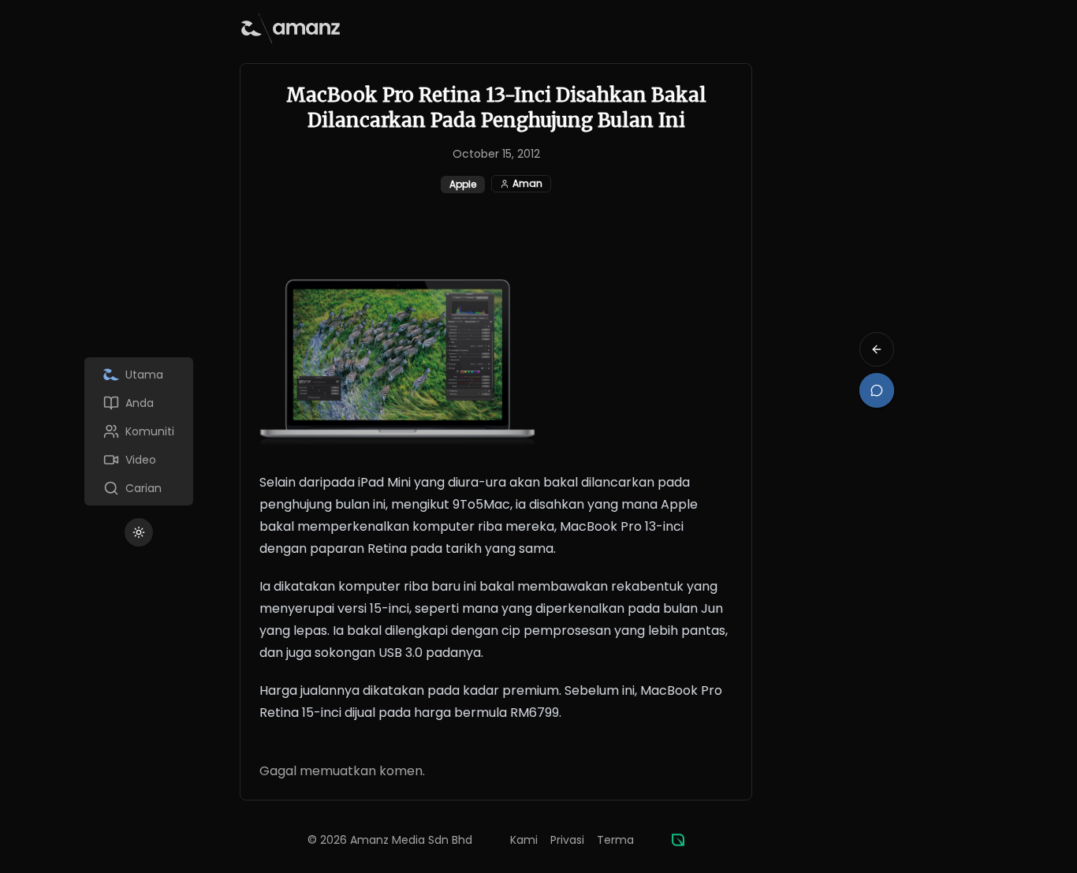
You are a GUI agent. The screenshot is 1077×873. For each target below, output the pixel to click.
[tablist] (138, 431)
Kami (524, 840)
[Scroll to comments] (876, 390)
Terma (615, 840)
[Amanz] (678, 840)
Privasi (567, 840)
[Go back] (876, 349)
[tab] (139, 374)
